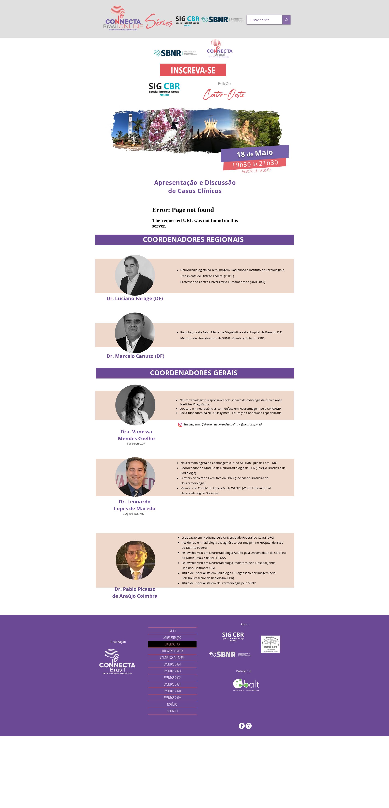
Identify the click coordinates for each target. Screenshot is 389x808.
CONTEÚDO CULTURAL (172, 657)
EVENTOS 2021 (172, 684)
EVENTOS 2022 (172, 677)
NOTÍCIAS (172, 704)
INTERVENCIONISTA (172, 651)
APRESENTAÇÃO (172, 637)
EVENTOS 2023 (172, 671)
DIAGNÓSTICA (172, 644)
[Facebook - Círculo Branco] (242, 726)
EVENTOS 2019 (172, 697)
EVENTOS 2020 (172, 691)
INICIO (172, 630)
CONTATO (172, 711)
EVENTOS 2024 (172, 664)
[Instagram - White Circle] (249, 726)
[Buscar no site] (286, 19)
